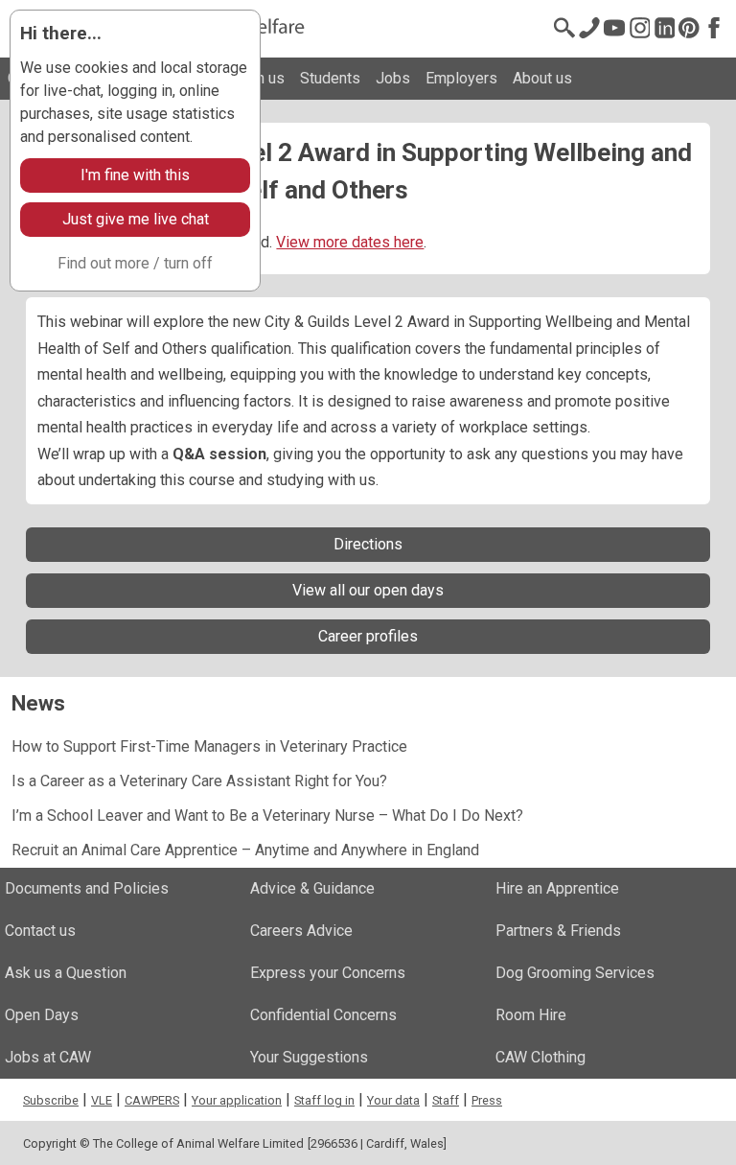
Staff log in (324, 1100)
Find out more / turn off (135, 263)
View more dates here (350, 242)
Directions (368, 544)
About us (542, 78)
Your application (237, 1100)
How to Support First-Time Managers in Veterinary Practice (209, 746)
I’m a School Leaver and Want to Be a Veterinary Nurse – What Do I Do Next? (267, 815)
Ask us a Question (65, 973)
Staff (445, 1100)
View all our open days (368, 590)
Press (487, 1100)
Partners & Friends (558, 930)
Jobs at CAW (48, 1057)
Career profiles (368, 636)
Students (330, 78)
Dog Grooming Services (575, 973)
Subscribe (51, 1100)
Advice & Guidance (312, 888)
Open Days (42, 1015)
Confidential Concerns (323, 1015)
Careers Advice (301, 930)
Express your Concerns (327, 973)
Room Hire (530, 1015)
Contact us (40, 930)
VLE (101, 1100)
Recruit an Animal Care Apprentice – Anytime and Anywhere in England (245, 850)
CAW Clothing (540, 1057)
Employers (461, 78)
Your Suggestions (309, 1057)
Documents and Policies (87, 888)
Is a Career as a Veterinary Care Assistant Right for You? (199, 781)
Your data (393, 1100)
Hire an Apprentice (557, 888)
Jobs (393, 78)
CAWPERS (152, 1100)
